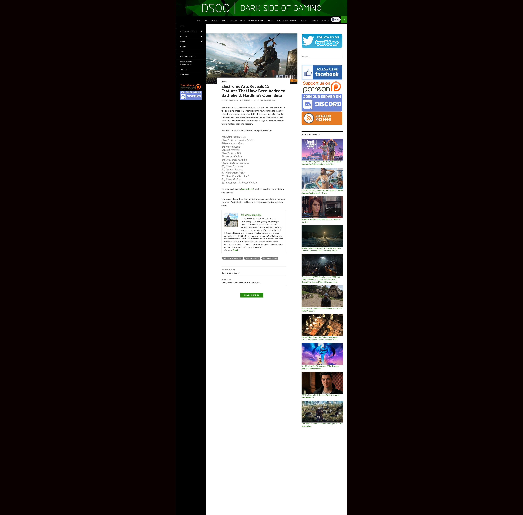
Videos (224, 20)
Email (235, 250)
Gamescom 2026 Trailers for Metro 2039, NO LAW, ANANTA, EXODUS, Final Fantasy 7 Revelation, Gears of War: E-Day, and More (321, 279)
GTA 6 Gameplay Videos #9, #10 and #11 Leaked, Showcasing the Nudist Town (322, 191)
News (206, 20)
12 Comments (269, 100)
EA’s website (247, 189)
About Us (325, 20)
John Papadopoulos (250, 100)
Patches (234, 20)
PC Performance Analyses (287, 20)
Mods (242, 20)
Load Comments (251, 295)
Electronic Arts (252, 258)
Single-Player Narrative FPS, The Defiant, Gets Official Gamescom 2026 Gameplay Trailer (321, 249)
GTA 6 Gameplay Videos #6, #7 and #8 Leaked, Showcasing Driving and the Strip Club (321, 163)
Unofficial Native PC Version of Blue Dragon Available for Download (320, 367)
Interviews (184, 74)
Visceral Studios (270, 258)
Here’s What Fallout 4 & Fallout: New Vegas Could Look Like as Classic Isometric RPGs (320, 338)
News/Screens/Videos (188, 31)
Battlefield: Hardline (233, 258)
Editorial (183, 69)
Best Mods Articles (187, 57)
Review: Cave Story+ (230, 271)
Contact (314, 20)
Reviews (304, 20)
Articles (183, 36)
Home (198, 20)
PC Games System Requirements (260, 20)
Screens (215, 20)
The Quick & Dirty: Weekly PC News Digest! (241, 281)
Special (183, 41)
